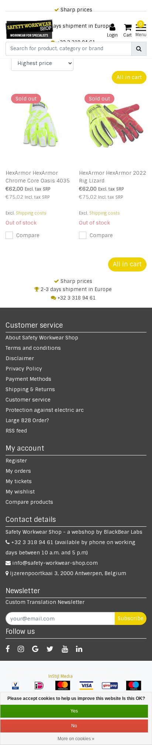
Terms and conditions (33, 348)
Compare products (29, 502)
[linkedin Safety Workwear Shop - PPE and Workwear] (79, 649)
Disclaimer (20, 358)
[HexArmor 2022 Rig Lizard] (113, 127)
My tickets (19, 481)
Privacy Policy (24, 368)
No (74, 725)
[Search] (139, 48)
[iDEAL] (41, 689)
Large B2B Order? (27, 420)
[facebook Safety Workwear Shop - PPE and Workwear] (8, 649)
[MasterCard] (65, 689)
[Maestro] (135, 689)
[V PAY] (18, 689)
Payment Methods (28, 379)
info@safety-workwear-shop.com (55, 563)
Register (16, 460)
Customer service (28, 399)
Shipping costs (31, 213)
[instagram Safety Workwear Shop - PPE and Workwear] (21, 649)
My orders (18, 471)
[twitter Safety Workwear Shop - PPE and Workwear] (49, 649)
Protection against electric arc (45, 410)
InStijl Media (60, 676)
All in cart (129, 77)
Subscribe (131, 618)
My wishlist (20, 491)
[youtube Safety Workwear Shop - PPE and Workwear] (65, 649)
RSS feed (16, 430)
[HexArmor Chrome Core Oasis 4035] (39, 127)
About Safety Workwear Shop (42, 337)
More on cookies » (76, 738)
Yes (74, 711)
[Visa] (89, 689)
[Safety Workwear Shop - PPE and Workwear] (29, 29)
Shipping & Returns (30, 389)
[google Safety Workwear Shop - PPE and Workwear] (35, 649)
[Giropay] (112, 689)
